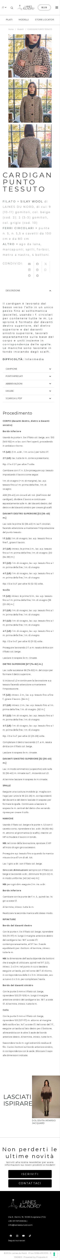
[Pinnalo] (38, 269)
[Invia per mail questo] (30, 264)
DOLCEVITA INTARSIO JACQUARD (44, 1121)
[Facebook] (10, 1236)
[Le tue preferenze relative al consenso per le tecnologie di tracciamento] (54, 1254)
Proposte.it (42, 1257)
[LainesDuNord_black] (25, 7)
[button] (4, 7)
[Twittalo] (46, 264)
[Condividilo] (38, 264)
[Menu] (57, 7)
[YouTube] (23, 1236)
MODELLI (24, 19)
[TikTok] (29, 1236)
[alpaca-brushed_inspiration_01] (46, 1078)
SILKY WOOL (31, 201)
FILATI (9, 19)
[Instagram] (17, 1236)
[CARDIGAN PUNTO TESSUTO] (30, 55)
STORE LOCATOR (44, 19)
